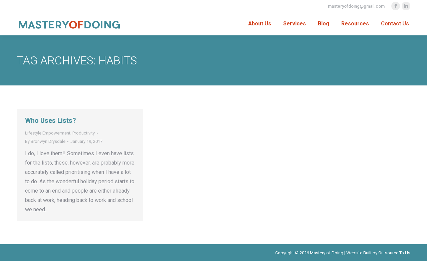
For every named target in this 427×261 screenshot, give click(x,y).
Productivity (83, 133)
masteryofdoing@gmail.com (356, 6)
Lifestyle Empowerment (47, 133)
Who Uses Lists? (50, 120)
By (45, 141)
